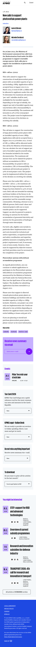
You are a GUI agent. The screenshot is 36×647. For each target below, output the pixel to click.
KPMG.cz (7, 614)
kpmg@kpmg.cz (16, 31)
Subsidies (6, 23)
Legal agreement (10, 606)
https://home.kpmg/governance (13, 637)
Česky (31, 3)
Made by (6, 641)
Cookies (6, 611)
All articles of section (17, 592)
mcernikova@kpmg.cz (18, 40)
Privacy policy (9, 608)
